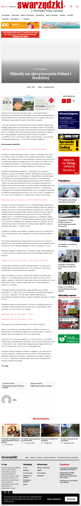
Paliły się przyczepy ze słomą (40, 386)
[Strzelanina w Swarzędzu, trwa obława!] (69, 235)
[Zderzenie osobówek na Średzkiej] (50, 430)
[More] (74, 101)
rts (33, 87)
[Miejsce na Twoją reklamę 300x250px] (69, 165)
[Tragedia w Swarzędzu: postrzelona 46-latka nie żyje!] (69, 256)
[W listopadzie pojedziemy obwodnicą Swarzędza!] (69, 191)
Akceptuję (71, 499)
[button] (12, 7)
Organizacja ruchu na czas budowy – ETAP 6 (17, 319)
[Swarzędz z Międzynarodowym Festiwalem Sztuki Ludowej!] (10, 430)
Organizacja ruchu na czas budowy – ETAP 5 (17, 314)
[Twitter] (77, 6)
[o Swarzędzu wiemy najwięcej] (41, 6)
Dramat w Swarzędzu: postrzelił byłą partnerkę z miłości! (68, 289)
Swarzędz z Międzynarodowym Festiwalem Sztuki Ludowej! (10, 440)
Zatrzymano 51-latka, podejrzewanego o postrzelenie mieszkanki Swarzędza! (67, 223)
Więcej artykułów (41, 419)
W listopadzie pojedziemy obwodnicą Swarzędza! (67, 201)
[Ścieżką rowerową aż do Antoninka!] (70, 430)
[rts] (6, 400)
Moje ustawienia (54, 499)
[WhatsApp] (69, 101)
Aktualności (40, 69)
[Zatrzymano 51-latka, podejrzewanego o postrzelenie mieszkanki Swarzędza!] (69, 211)
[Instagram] (71, 6)
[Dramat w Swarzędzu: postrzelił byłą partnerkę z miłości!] (69, 278)
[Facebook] (64, 6)
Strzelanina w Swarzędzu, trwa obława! (67, 245)
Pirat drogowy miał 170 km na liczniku (13, 387)
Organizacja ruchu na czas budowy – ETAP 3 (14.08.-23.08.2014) (24, 200)
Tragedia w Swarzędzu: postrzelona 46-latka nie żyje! (67, 267)
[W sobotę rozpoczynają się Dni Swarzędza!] (30, 430)
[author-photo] (2, 444)
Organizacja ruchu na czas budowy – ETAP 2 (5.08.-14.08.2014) (23, 149)
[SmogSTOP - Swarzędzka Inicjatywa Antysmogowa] (69, 143)
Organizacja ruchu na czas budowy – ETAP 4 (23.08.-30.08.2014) (24, 260)
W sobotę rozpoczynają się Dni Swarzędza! (30, 439)
